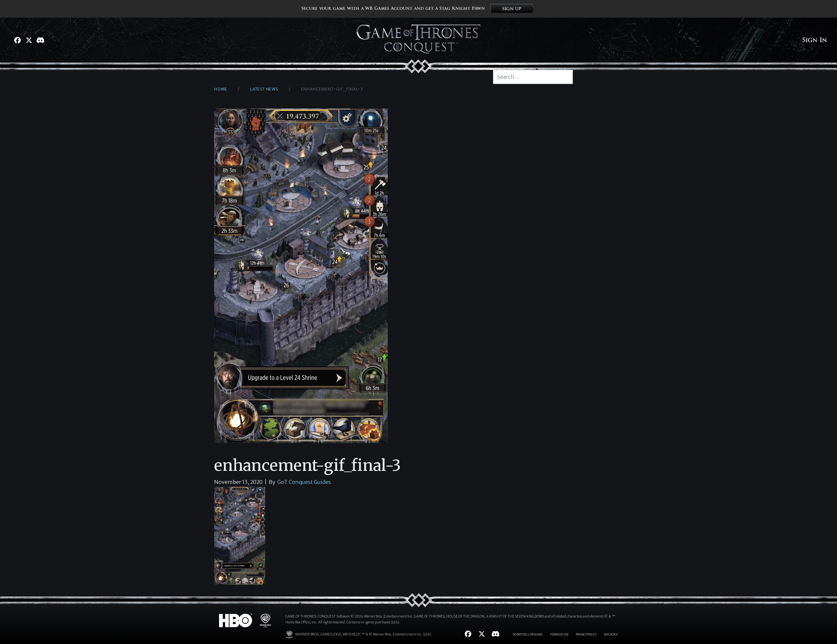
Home (220, 89)
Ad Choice (611, 634)
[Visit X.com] (29, 40)
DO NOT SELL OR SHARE (528, 634)
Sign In (814, 40)
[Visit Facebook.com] (17, 40)
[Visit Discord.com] (40, 40)
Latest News (264, 89)
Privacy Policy (586, 634)
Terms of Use (559, 634)
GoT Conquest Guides (304, 482)
